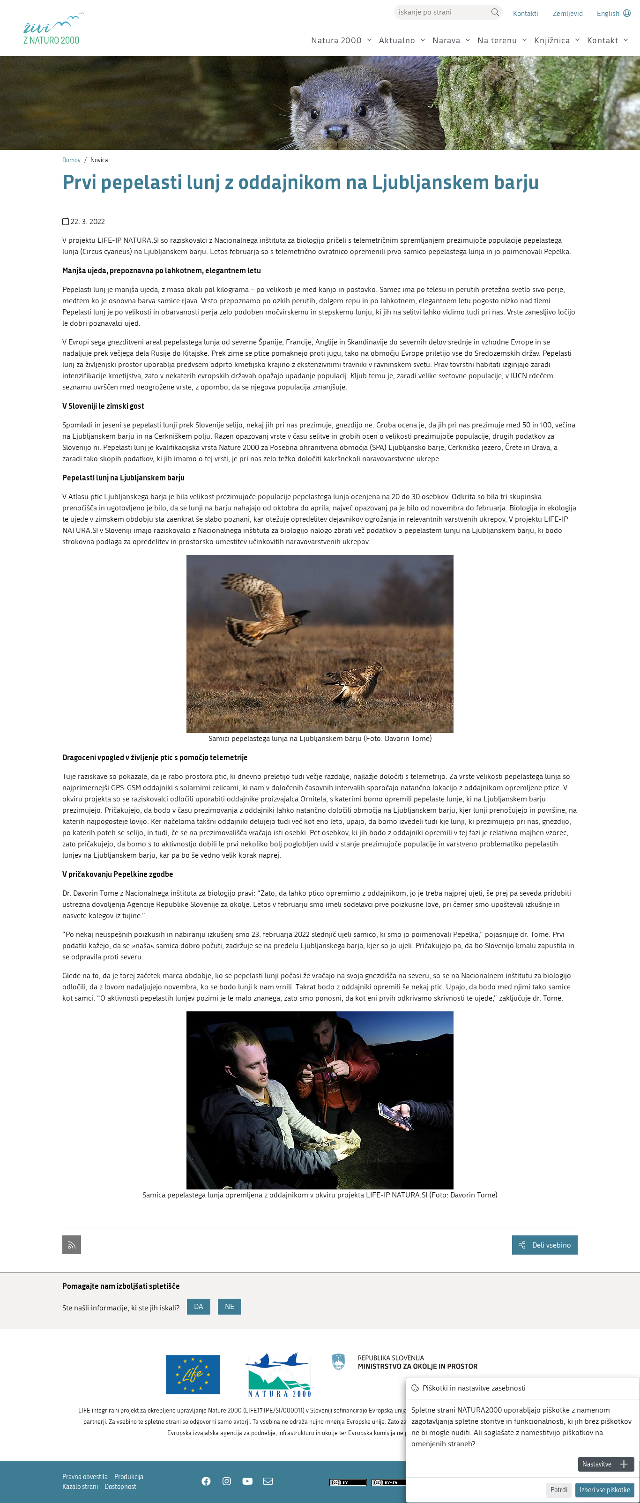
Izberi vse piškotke (605, 1490)
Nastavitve (596, 1464)
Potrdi (559, 1490)
